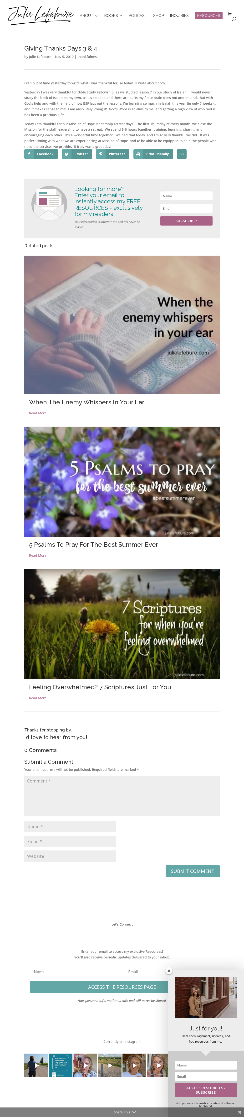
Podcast (138, 16)
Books (111, 16)
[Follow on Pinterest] (136, 934)
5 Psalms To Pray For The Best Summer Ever (93, 544)
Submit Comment (192, 871)
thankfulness (87, 56)
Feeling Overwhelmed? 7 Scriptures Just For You (100, 687)
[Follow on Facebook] (108, 934)
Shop (158, 16)
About (86, 16)
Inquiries (179, 16)
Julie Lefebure (40, 56)
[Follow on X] (117, 934)
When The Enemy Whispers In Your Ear (86, 402)
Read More (37, 413)
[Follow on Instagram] (127, 934)
